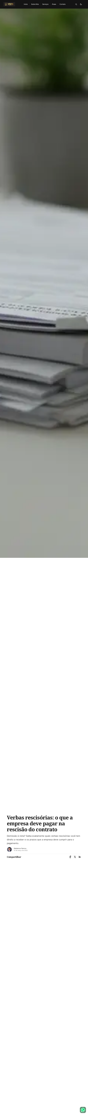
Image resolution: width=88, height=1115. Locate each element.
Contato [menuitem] (63, 4)
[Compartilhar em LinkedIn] (79, 857)
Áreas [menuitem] (54, 4)
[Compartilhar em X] (74, 857)
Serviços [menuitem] (45, 4)
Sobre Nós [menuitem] (35, 4)
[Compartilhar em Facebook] (70, 857)
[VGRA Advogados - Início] (11, 4)
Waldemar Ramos (20, 848)
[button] (76, 4)
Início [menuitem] (26, 4)
